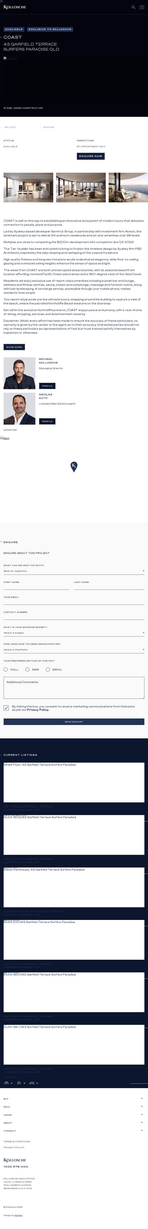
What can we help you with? (24, 565)
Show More (14, 347)
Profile (47, 386)
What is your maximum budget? (25, 627)
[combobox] (74, 571)
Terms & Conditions (17, 1141)
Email (57, 669)
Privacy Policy (14, 1147)
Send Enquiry (74, 722)
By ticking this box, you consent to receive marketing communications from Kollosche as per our (73, 708)
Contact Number (15, 612)
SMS (35, 669)
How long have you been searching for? (32, 644)
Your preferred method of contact (29, 661)
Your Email (11, 597)
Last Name (81, 582)
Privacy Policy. (38, 709)
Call (14, 669)
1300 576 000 (16, 1166)
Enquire (48, 127)
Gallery (10, 127)
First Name (11, 582)
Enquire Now (90, 156)
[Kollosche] (15, 7)
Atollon (19, 1215)
